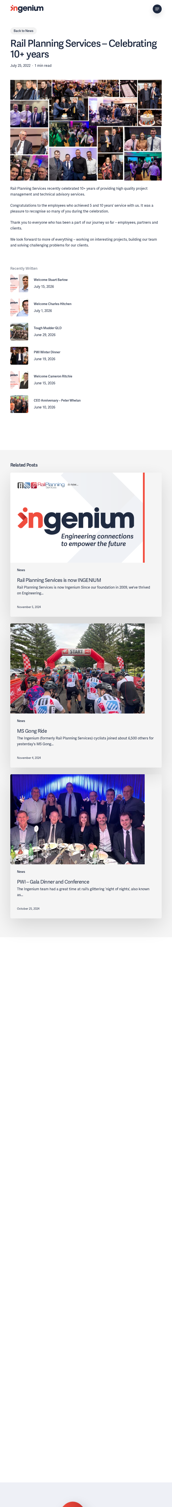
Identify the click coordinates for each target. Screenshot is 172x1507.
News (29, 31)
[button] (157, 9)
